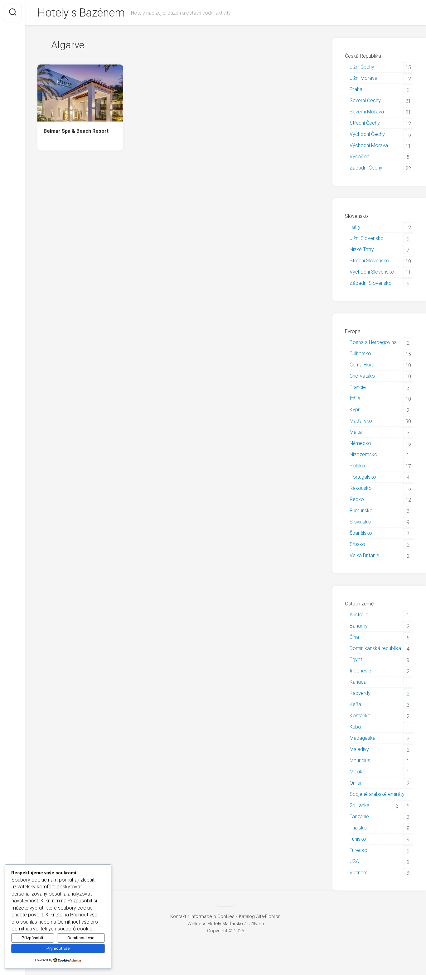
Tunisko (358, 839)
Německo (360, 443)
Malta (356, 432)
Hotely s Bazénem (81, 12)
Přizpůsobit (32, 937)
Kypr (355, 410)
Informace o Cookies (213, 916)
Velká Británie (364, 555)
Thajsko (358, 828)
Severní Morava (367, 112)
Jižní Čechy (362, 67)
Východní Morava (369, 145)
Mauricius (360, 760)
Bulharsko (360, 353)
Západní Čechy (366, 168)
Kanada (358, 682)
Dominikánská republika (375, 648)
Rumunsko (361, 511)
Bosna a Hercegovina (373, 342)
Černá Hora (362, 365)
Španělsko (361, 533)
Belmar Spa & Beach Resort (76, 131)
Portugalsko (363, 477)
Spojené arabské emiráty (377, 794)
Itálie (355, 398)
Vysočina (360, 157)
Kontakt (178, 916)
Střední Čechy (365, 123)
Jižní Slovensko (367, 238)
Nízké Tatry (362, 249)
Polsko (357, 466)
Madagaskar (363, 738)
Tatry (355, 227)
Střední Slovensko (369, 261)
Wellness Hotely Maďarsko (215, 923)
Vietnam (359, 873)
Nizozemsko (363, 454)
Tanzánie (359, 817)
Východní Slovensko (372, 272)
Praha (356, 89)
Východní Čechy (367, 134)
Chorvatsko (362, 376)
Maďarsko (361, 421)
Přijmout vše (58, 948)
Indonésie (360, 671)
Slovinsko (360, 522)
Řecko (357, 499)
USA (354, 861)
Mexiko (357, 772)
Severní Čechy (365, 100)
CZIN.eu (255, 923)
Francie (358, 387)
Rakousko (361, 488)
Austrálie (359, 615)
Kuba (355, 727)
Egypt (356, 659)
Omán (356, 783)
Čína (354, 637)
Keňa (355, 704)
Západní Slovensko (371, 283)
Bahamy (359, 626)
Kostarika (360, 716)
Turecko (358, 850)
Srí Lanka (360, 805)
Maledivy (359, 749)
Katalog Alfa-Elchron (260, 916)
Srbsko (357, 544)
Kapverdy (360, 693)
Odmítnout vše (80, 937)
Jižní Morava (363, 78)
